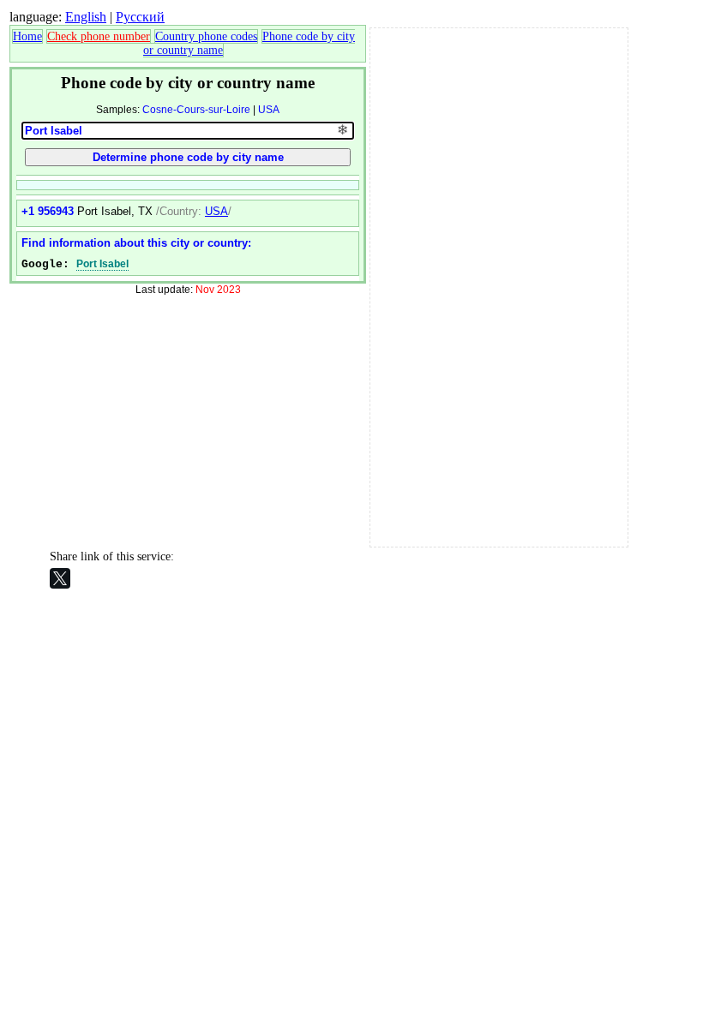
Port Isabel (102, 264)
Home (27, 36)
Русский (140, 16)
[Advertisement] (499, 285)
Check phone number (98, 36)
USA (268, 110)
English (85, 16)
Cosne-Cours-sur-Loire (196, 110)
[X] (60, 578)
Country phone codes (206, 36)
